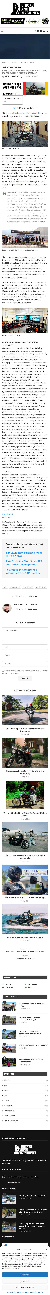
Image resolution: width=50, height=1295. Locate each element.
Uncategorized (26, 1116)
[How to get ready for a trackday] (9, 1048)
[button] (46, 1249)
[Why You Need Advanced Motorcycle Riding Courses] (9, 1020)
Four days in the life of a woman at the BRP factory (23, 571)
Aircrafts (26, 1080)
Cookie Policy (11, 1292)
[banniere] (25, 19)
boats (28, 113)
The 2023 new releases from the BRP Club (24, 554)
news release (40, 587)
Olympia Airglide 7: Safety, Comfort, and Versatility (25, 772)
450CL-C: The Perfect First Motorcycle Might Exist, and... (25, 856)
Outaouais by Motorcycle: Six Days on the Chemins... (25, 729)
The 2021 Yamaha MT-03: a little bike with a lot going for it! (33, 1211)
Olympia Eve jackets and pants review (32, 1004)
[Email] (41, 31)
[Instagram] (35, 31)
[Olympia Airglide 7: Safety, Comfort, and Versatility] (25, 753)
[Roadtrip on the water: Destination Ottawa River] (9, 1034)
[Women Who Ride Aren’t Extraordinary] (25, 919)
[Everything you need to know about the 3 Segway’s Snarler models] (9, 1227)
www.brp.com (7, 514)
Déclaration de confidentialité (27, 1292)
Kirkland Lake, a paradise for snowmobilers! (31, 1060)
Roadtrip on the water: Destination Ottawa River (30, 1032)
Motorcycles (26, 1106)
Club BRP (22, 182)
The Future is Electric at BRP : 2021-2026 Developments (25, 562)
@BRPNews (6, 517)
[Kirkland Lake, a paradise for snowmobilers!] (9, 1062)
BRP (15, 108)
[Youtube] (38, 31)
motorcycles (35, 113)
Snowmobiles (26, 1111)
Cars (26, 1096)
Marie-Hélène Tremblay (13, 76)
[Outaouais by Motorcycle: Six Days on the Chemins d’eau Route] (25, 710)
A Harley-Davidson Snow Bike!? (32, 1196)
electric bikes (15, 587)
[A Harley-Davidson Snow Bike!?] (9, 1199)
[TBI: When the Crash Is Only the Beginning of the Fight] (25, 880)
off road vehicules (18, 113)
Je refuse (25, 1281)
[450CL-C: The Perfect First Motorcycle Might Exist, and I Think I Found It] (25, 837)
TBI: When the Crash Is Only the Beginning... (25, 897)
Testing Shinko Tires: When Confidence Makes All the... (25, 814)
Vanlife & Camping (26, 1121)
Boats (26, 1091)
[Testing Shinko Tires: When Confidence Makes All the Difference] (25, 795)
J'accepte (25, 1275)
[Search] (48, 31)
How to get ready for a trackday (33, 1045)
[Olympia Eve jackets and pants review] (9, 1006)
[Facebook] (32, 31)
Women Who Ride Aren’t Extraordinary (25, 937)
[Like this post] (31, 596)
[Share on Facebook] (33, 596)
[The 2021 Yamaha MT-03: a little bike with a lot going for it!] (9, 1213)
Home (4, 63)
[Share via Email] (36, 596)
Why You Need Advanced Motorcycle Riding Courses (30, 1018)
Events (14, 63)
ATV (26, 1086)
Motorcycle (28, 587)
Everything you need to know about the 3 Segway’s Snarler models (31, 1226)
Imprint (40, 1292)
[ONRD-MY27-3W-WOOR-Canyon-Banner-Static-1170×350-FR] (25, 84)
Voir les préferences (25, 1287)
